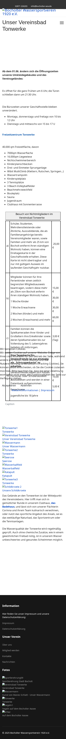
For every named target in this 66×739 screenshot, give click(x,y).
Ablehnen (26, 385)
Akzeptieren (9, 385)
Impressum (47, 390)
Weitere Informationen (25, 390)
